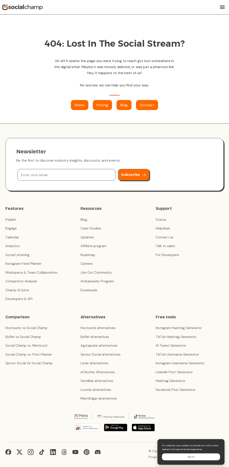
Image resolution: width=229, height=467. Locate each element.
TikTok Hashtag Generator (176, 337)
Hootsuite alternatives (98, 328)
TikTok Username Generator (177, 354)
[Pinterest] (86, 452)
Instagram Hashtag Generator (179, 328)
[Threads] (64, 452)
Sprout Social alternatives (101, 354)
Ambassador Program (97, 281)
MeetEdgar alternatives (99, 398)
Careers (87, 263)
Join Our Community (96, 272)
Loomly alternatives (96, 390)
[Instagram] (31, 452)
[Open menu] (222, 7)
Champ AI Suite (17, 290)
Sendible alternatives (97, 381)
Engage (11, 228)
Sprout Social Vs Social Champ (29, 363)
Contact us (164, 237)
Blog (124, 105)
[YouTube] (75, 452)
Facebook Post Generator (176, 390)
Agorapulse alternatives (99, 345)
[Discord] (98, 452)
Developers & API (18, 299)
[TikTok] (42, 452)
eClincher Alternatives (98, 372)
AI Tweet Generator (171, 345)
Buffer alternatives (95, 337)
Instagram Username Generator (180, 363)
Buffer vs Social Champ (23, 337)
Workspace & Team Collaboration (31, 272)
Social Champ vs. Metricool (26, 345)
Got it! (191, 456)
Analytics (12, 246)
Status (161, 219)
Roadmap (88, 255)
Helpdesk (163, 228)
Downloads (89, 290)
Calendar (12, 237)
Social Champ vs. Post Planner (28, 354)
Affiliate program (93, 246)
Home (80, 105)
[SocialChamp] (22, 7)
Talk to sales (165, 246)
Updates (87, 237)
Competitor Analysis (21, 281)
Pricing (102, 105)
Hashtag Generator (170, 381)
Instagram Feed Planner (23, 263)
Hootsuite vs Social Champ (26, 328)
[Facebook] (8, 452)
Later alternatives (94, 363)
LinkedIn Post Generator (174, 372)
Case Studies (91, 228)
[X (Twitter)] (19, 452)
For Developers (167, 255)
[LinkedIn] (53, 452)
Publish (10, 219)
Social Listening (17, 255)
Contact (147, 105)
